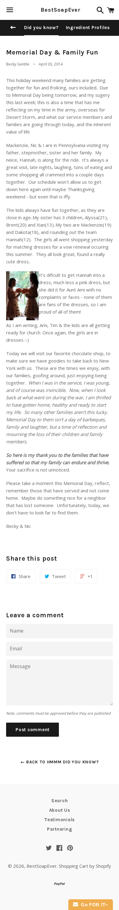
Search (59, 800)
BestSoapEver (59, 9)
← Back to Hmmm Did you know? (59, 762)
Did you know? (41, 27)
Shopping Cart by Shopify (85, 866)
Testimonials (59, 819)
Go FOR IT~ (93, 904)
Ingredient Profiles (88, 27)
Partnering (59, 829)
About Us (59, 810)
